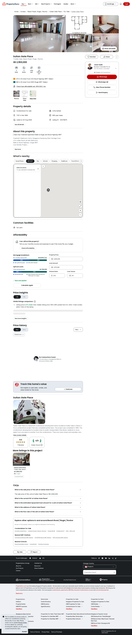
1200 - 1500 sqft (70, 531)
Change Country (88, 563)
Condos (23, 11)
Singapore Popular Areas (99, 614)
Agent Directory (45, 606)
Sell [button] (36, 4)
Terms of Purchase (56, 632)
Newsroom (37, 566)
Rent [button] (29, 4)
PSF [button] (24, 297)
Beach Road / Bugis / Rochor (38, 11)
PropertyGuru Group (22, 563)
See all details (19, 124)
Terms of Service (35, 632)
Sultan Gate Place (55, 11)
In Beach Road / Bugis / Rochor (37, 531)
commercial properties (102, 590)
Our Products (19, 568)
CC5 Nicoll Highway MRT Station (24, 537)
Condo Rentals (95, 606)
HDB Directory (45, 604)
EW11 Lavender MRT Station (60, 537)
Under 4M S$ (51, 531)
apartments (64, 590)
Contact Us (38, 563)
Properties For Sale (72, 599)
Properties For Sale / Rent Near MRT (52, 614)
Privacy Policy (23, 622)
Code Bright (33, 544)
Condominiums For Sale (73, 606)
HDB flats (71, 590)
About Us (18, 566)
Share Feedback (39, 568)
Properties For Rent (97, 599)
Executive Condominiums (81, 590)
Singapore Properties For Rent (100, 601)
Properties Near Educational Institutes (78, 614)
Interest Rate (53, 271)
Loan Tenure (71, 271)
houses (91, 590)
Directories (44, 599)
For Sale (66, 11)
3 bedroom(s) (60, 531)
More (72, 4)
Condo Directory (46, 601)
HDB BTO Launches (21, 606)
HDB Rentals (94, 604)
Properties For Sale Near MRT (49, 616)
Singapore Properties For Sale (75, 601)
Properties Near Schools (73, 619)
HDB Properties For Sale (73, 604)
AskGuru (18, 601)
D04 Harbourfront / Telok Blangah (101, 616)
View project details (19, 435)
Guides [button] (65, 4)
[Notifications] (120, 4)
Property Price (54, 255)
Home (16, 11)
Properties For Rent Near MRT (49, 619)
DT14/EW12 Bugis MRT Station (43, 537)
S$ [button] (17, 297)
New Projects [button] (45, 4)
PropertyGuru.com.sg (22, 586)
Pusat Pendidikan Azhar (21, 544)
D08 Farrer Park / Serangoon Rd (100, 623)
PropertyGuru (20, 599)
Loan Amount (53, 263)
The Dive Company (43, 544)
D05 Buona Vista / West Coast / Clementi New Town (102, 620)
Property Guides (21, 604)
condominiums (56, 590)
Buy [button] (23, 4)
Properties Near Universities (74, 616)
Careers (18, 570)
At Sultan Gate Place (20, 531)
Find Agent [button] (57, 4)
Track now (69, 389)
